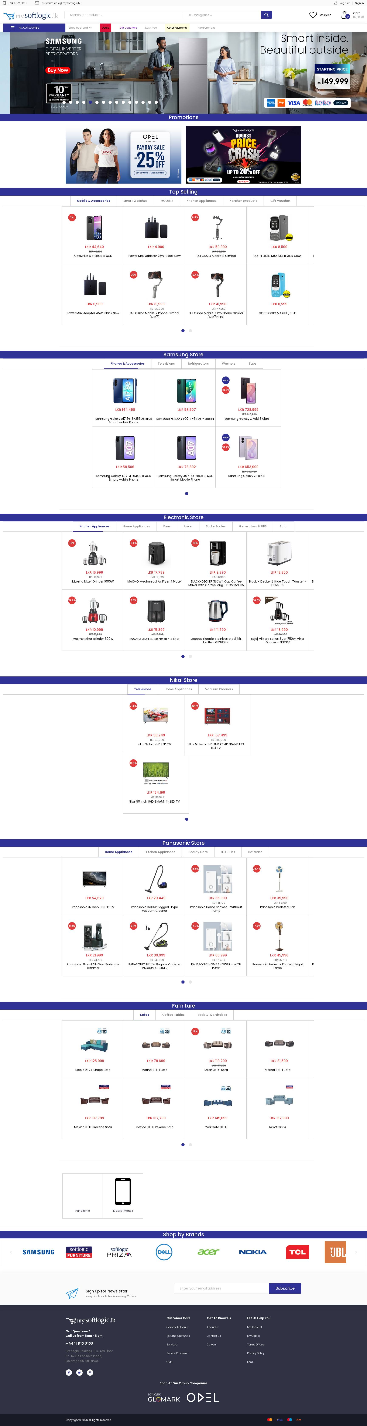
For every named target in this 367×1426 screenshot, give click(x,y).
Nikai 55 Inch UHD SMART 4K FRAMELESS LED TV (216, 746)
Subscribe (285, 1288)
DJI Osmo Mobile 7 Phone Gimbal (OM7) (154, 315)
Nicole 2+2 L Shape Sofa (92, 1070)
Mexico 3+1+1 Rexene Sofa (93, 1127)
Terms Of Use (255, 1344)
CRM (169, 1362)
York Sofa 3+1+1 (216, 1127)
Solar (284, 526)
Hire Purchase (206, 27)
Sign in (359, 3)
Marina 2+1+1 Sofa (154, 1070)
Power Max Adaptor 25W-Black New (154, 256)
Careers (212, 1344)
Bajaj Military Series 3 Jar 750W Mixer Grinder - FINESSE (277, 640)
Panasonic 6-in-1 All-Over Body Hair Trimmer (93, 966)
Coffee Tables (173, 1015)
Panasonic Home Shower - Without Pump (216, 909)
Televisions (166, 363)
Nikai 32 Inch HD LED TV (154, 744)
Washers (229, 363)
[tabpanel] (94, 263)
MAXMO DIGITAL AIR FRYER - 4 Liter (154, 639)
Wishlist (325, 15)
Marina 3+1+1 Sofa (278, 1070)
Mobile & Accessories (93, 201)
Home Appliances (136, 526)
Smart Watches (135, 201)
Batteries (255, 852)
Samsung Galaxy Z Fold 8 (246, 476)
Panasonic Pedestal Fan (277, 907)
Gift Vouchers (128, 27)
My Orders (253, 1336)
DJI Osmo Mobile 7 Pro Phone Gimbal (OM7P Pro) (216, 315)
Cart (356, 13)
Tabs (253, 363)
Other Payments (177, 27)
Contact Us (214, 1336)
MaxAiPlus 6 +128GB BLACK (93, 256)
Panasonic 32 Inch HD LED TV (93, 907)
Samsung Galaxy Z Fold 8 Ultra (246, 419)
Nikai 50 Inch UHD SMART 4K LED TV (154, 802)
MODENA (167, 201)
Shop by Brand (78, 27)
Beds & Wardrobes (212, 1015)
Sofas (144, 1015)
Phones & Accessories (127, 363)
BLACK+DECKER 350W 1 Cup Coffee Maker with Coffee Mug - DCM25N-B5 (216, 583)
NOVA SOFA (277, 1127)
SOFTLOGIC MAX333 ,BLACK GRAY (278, 256)
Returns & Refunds (178, 1336)
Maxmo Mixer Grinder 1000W (93, 582)
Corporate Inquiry (178, 1327)
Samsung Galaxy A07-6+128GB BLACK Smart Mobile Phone (185, 477)
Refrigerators (198, 363)
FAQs (250, 1362)
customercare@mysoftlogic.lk (61, 3)
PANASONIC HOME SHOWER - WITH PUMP (216, 966)
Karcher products (243, 201)
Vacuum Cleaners (219, 689)
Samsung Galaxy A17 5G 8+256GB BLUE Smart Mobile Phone (123, 420)
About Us (213, 1327)
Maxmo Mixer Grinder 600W (93, 639)
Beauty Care (198, 852)
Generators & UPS (253, 526)
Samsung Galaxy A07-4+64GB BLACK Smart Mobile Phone (123, 477)
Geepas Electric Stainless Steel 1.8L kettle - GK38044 (216, 640)
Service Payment (177, 1353)
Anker (188, 526)
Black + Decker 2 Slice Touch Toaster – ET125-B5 (277, 583)
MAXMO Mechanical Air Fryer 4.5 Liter (154, 582)
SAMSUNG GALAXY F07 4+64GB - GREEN (185, 419)
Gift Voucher (280, 201)
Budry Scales (216, 526)
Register (345, 3)
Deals (105, 27)
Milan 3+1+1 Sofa (216, 1070)
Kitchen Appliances (201, 201)
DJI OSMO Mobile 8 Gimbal (216, 256)
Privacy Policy (255, 1353)
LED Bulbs (228, 852)
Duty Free (151, 27)
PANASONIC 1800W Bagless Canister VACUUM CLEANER (154, 966)
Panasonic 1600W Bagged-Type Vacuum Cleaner (154, 909)
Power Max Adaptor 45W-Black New (93, 313)
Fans (167, 526)
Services (172, 1344)
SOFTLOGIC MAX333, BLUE (277, 313)
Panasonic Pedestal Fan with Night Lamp (278, 966)
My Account (254, 1327)
